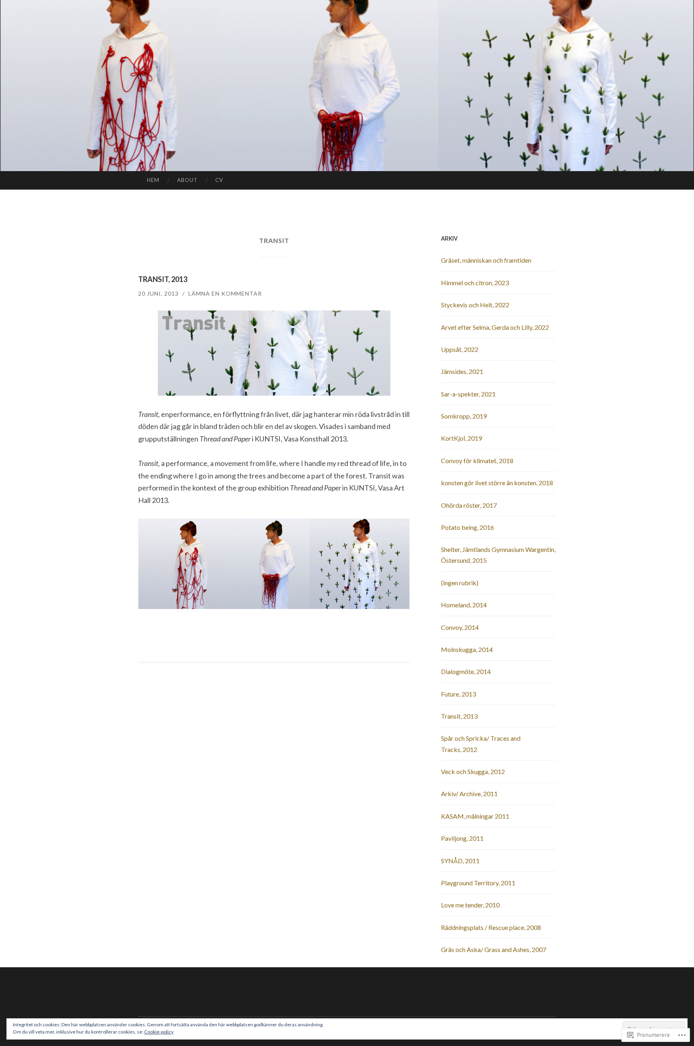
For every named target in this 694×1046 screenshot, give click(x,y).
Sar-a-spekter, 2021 (468, 394)
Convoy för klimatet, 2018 (477, 460)
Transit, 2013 (162, 279)
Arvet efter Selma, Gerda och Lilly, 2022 (495, 327)
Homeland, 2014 (464, 605)
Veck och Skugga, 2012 (473, 771)
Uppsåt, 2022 (459, 349)
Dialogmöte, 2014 (466, 671)
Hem (153, 180)
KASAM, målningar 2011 (475, 816)
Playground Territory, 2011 (478, 883)
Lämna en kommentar (225, 293)
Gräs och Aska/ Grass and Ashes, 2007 (493, 949)
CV (219, 180)
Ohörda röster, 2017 (469, 505)
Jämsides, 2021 (462, 371)
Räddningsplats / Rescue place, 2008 (491, 927)
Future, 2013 (458, 694)
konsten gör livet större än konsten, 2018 (497, 482)
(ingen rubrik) (459, 582)
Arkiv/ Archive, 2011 (469, 793)
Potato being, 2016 (467, 527)
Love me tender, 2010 (470, 905)
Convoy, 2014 (460, 627)
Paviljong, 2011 (462, 838)
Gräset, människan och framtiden (486, 260)
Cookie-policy (159, 1032)
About (187, 180)
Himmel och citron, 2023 (475, 282)
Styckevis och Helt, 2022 (475, 304)
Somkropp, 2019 (464, 416)
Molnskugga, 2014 (467, 649)
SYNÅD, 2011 (460, 860)
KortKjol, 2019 (461, 438)
